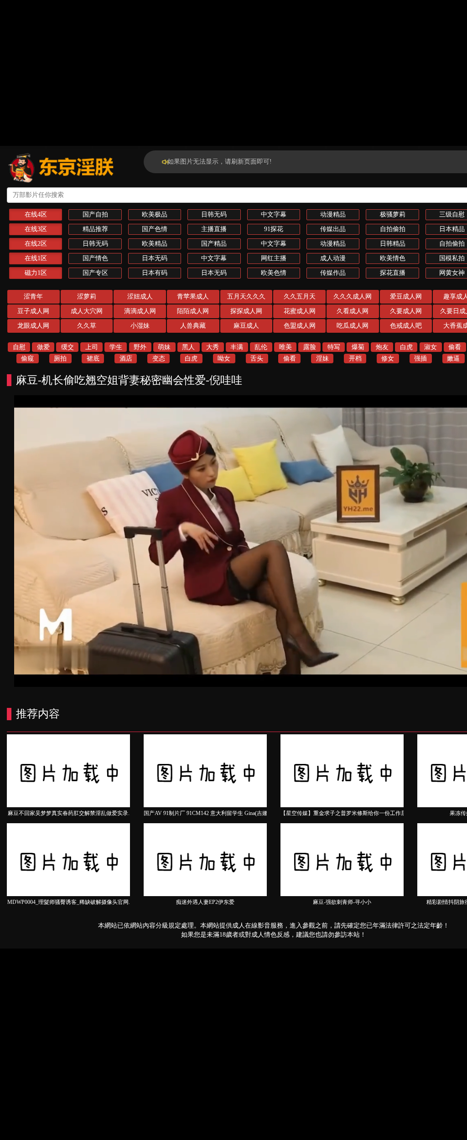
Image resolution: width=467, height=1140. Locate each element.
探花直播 (392, 272)
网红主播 (273, 258)
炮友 (382, 347)
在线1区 (36, 258)
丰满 (236, 347)
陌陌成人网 (193, 311)
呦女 (224, 358)
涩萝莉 (86, 296)
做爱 (43, 347)
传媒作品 (333, 272)
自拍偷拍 (392, 229)
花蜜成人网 (300, 311)
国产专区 (95, 272)
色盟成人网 (300, 325)
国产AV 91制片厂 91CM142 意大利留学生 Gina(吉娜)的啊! (213, 813)
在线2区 (36, 243)
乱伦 (260, 347)
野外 (140, 347)
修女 (387, 358)
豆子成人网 (33, 311)
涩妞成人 (140, 296)
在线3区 (36, 229)
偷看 (454, 347)
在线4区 (36, 214)
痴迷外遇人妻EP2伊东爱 (205, 902)
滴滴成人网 (140, 311)
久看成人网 (352, 311)
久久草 (86, 325)
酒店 (125, 358)
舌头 (256, 358)
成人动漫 (333, 258)
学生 (115, 347)
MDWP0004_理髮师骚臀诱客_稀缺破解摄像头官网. (68, 902)
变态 (158, 358)
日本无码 (154, 258)
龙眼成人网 (33, 325)
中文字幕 (273, 214)
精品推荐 (95, 229)
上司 (91, 347)
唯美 (285, 347)
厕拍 (60, 358)
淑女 (430, 347)
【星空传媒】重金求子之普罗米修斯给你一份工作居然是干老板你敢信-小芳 (371, 813)
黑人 (188, 347)
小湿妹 (140, 325)
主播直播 (214, 229)
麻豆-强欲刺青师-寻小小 (342, 902)
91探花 (273, 229)
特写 (333, 347)
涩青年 (33, 296)
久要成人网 (406, 311)
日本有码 (154, 272)
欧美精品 (154, 243)
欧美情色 (392, 258)
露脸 (309, 347)
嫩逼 (453, 358)
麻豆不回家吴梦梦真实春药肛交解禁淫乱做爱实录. (69, 813)
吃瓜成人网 (352, 325)
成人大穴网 (87, 311)
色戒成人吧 (406, 325)
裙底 (93, 358)
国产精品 (214, 243)
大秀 (212, 347)
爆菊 (358, 347)
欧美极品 (154, 214)
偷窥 (27, 358)
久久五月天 (300, 296)
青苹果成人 (193, 296)
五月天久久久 (246, 296)
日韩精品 (392, 243)
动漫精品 (333, 214)
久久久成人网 (352, 296)
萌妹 (164, 347)
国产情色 (95, 258)
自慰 (19, 347)
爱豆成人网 (406, 296)
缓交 (67, 347)
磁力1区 (36, 272)
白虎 (406, 347)
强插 (420, 358)
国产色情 (154, 229)
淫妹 (322, 358)
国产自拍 (95, 214)
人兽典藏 (193, 325)
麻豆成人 (246, 325)
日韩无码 (214, 214)
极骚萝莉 (392, 214)
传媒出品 (333, 229)
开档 (355, 358)
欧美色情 (273, 272)
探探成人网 (246, 311)
